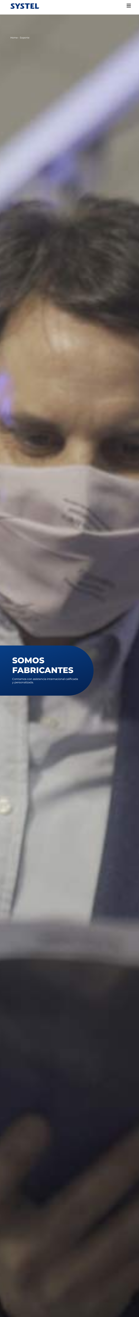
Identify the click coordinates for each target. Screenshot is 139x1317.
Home (14, 37)
